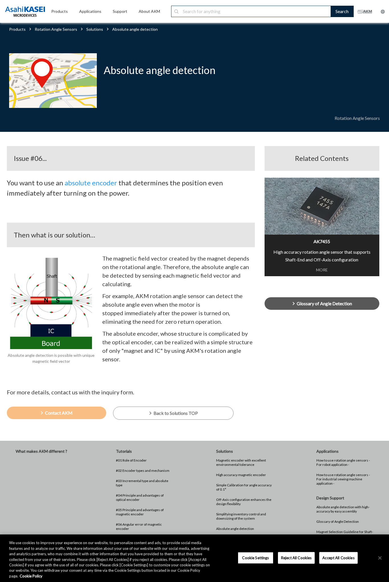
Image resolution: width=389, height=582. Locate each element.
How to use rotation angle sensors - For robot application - (343, 462)
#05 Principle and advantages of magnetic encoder (140, 512)
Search (342, 11)
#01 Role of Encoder (131, 460)
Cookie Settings (255, 557)
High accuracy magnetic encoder (241, 475)
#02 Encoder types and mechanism (142, 470)
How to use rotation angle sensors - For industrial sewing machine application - (343, 479)
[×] (380, 558)
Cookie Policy (31, 576)
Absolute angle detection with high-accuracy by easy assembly (343, 509)
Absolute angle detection (235, 528)
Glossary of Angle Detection (337, 521)
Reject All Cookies (296, 557)
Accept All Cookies (338, 557)
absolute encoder (91, 183)
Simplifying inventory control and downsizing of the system (241, 516)
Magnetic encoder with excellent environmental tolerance (241, 462)
